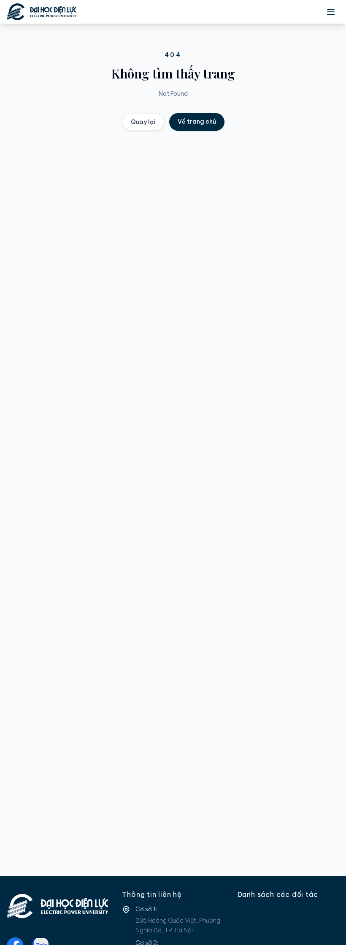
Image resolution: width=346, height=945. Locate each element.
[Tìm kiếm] (293, 11)
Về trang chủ (197, 121)
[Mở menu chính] (330, 11)
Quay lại (143, 122)
